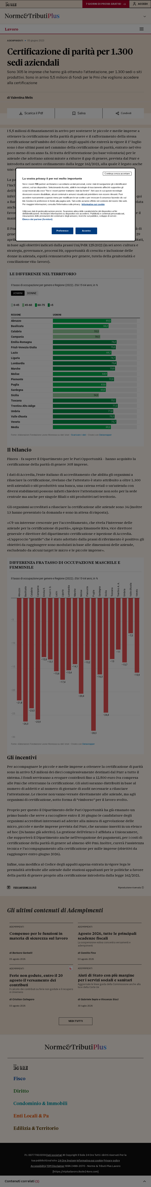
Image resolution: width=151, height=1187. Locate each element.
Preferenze (62, 231)
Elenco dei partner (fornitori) (37, 219)
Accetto (86, 231)
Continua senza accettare (117, 173)
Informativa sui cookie (93, 204)
